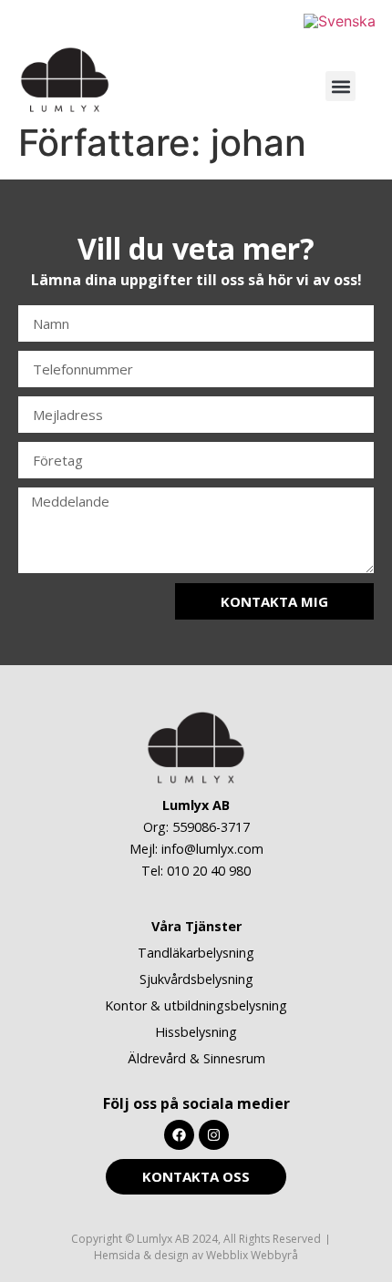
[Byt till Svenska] (339, 20)
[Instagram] (214, 1135)
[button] (340, 86)
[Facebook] (179, 1135)
